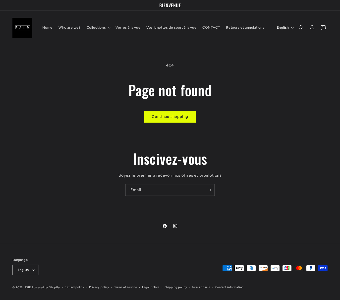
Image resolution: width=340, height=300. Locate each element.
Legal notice (151, 287)
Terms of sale (201, 287)
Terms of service (125, 287)
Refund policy (74, 287)
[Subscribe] (209, 190)
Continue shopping (170, 116)
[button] (98, 27)
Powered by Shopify (46, 287)
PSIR (28, 287)
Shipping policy (176, 287)
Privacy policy (99, 287)
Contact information (229, 287)
